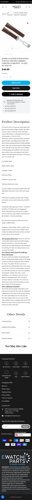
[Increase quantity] (10, 77)
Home (4, 14)
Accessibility (5, 401)
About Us (4, 386)
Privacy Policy (6, 395)
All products (10, 14)
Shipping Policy (6, 392)
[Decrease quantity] (4, 77)
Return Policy (6, 389)
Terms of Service (7, 398)
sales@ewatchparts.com (12, 416)
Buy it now (16, 88)
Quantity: (5, 73)
